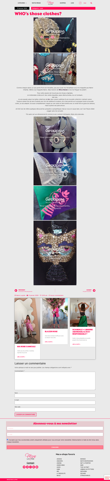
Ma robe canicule (26, 346)
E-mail (17, 400)
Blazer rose (51, 331)
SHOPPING (63, 3)
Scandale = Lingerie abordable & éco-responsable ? (82, 332)
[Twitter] (27, 467)
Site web (17, 406)
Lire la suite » (21, 356)
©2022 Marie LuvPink (12, 479)
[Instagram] (30, 467)
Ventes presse (36, 3)
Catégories (21, 3)
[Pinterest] (33, 467)
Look (72, 3)
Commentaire (19, 371)
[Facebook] (24, 467)
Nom (16, 393)
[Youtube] (36, 467)
